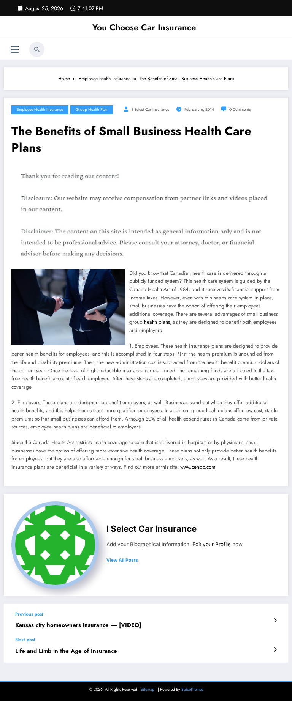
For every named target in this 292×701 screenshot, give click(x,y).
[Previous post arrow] (275, 620)
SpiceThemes (192, 689)
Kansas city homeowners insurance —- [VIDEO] (78, 625)
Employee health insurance (40, 109)
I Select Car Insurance (150, 109)
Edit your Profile (211, 544)
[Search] (36, 49)
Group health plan (92, 109)
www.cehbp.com (198, 467)
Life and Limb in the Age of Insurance (66, 651)
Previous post (29, 614)
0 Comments (240, 109)
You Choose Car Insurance (144, 27)
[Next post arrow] (275, 649)
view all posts (122, 560)
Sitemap (147, 689)
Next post (25, 639)
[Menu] (15, 49)
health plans (157, 322)
